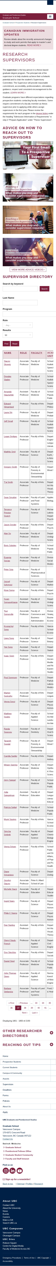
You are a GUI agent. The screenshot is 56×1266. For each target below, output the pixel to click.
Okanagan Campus (11, 1235)
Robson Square (10, 1243)
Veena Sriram (10, 846)
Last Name (8, 298)
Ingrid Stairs (9, 901)
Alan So (7, 533)
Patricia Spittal (10, 807)
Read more (33, 45)
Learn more (17, 92)
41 (46, 1008)
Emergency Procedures (12, 1258)
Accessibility (8, 1261)
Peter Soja (8, 569)
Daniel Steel (9, 961)
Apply (5, 1112)
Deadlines (7, 1090)
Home (5, 1056)
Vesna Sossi (9, 701)
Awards (6, 1079)
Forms (6, 1095)
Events (6, 1214)
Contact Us (8, 1139)
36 (12, 1008)
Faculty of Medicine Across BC (16, 1249)
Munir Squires (10, 819)
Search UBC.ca (10, 1223)
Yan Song (8, 647)
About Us (7, 1106)
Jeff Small (8, 421)
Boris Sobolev (10, 545)
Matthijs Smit (9, 452)
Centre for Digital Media (13, 1246)
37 (19, 1008)
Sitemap (20, 1184)
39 (33, 1008)
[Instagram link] (6, 1171)
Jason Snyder (10, 525)
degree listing (42, 113)
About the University (12, 1208)
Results (7, 330)
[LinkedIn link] (12, 1171)
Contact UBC (9, 1205)
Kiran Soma (9, 590)
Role (5, 320)
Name (7, 353)
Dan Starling (9, 925)
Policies (6, 1101)
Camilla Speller (10, 756)
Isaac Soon (9, 656)
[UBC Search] (50, 3)
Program (7, 309)
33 (37, 1003)
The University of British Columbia (20, 5)
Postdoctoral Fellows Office (18, 1151)
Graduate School (8, 22)
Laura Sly (8, 412)
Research (38, 1184)
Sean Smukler (10, 497)
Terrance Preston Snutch (8, 512)
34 (44, 1003)
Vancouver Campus (11, 1232)
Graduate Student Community (19, 1155)
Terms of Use (29, 1258)
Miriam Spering (10, 765)
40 (40, 1008)
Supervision (8, 1084)
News (5, 1211)
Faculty (36, 353)
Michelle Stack (10, 889)
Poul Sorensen (10, 677)
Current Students (10, 1067)
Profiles (29, 1184)
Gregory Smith (10, 467)
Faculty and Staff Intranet (17, 1159)
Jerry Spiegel (10, 780)
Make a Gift (8, 1220)
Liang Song (9, 638)
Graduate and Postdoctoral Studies (28, 1120)
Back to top (8, 1184)
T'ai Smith (8, 482)
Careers (6, 1217)
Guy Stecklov (10, 952)
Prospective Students (22, 22)
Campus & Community (12, 1073)
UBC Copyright (43, 1258)
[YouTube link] (20, 1171)
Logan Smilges (10, 436)
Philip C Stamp (10, 913)
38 (26, 1008)
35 (51, 1003)
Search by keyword (13, 284)
